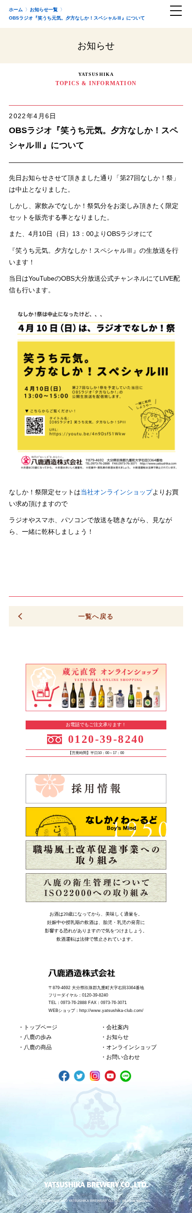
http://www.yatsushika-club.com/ (111, 1010)
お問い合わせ (123, 1057)
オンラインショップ (131, 1047)
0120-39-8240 (106, 739)
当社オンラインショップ (116, 492)
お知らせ (117, 1037)
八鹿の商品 (38, 1047)
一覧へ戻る (96, 616)
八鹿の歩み (38, 1037)
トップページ (40, 1027)
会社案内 (117, 1027)
